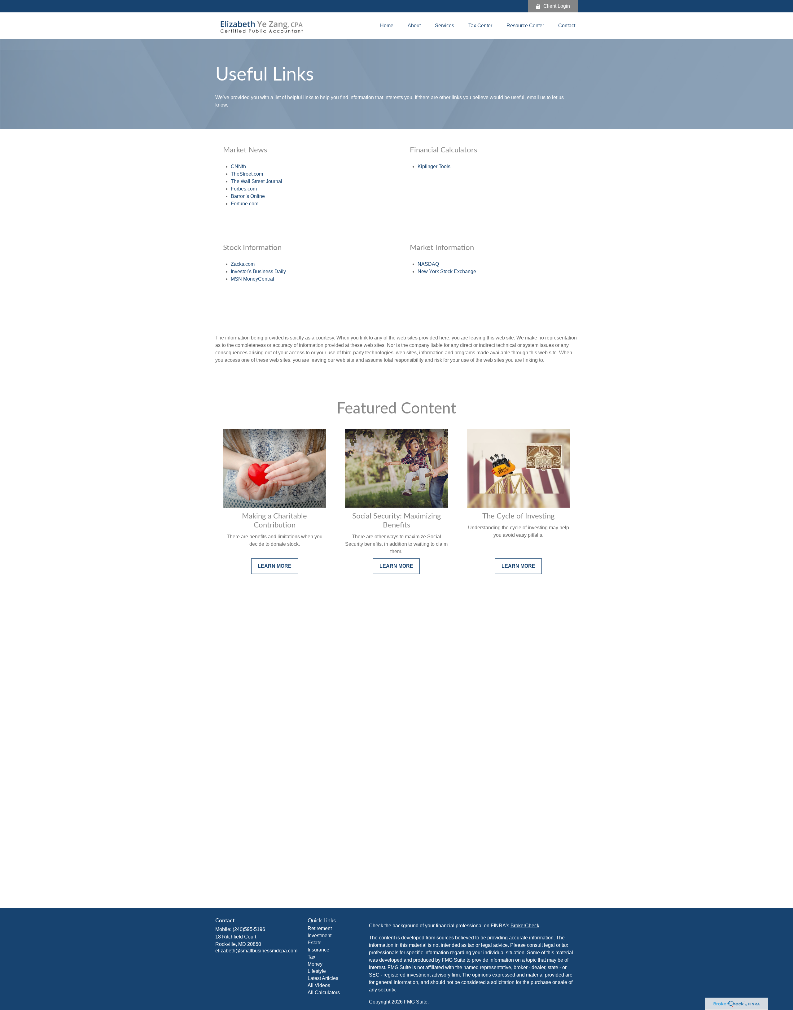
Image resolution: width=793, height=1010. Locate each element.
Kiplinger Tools (434, 166)
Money (315, 964)
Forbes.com (244, 188)
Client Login (556, 6)
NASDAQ (428, 264)
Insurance (318, 949)
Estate (315, 942)
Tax (311, 957)
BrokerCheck (524, 925)
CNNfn (238, 166)
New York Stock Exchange (447, 271)
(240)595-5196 (249, 929)
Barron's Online (248, 196)
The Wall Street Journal (256, 181)
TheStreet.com (247, 174)
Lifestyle (317, 971)
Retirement (320, 928)
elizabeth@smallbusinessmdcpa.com (256, 950)
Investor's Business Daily (258, 271)
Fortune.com (244, 203)
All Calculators (324, 992)
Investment (319, 935)
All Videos (319, 985)
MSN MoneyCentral (252, 279)
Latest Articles (323, 978)
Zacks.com (243, 264)
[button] (387, 25)
